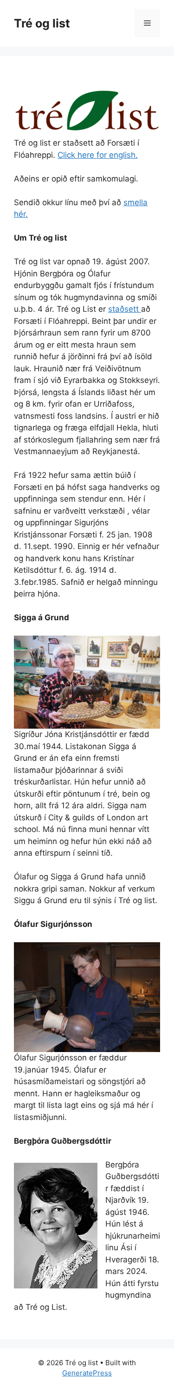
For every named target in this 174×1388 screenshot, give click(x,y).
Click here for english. (98, 155)
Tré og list (42, 23)
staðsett (124, 309)
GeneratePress (87, 1372)
